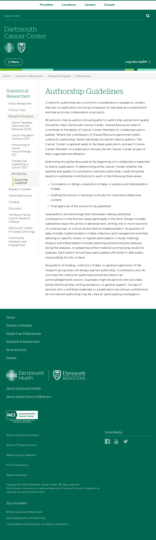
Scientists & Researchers (29, 76)
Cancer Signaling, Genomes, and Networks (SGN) (22, 126)
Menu (15, 62)
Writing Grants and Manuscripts (24, 512)
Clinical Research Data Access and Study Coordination (37, 524)
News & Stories (16, 349)
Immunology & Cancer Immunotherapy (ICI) (21, 150)
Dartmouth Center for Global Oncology (22, 230)
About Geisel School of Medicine (28, 396)
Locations (69, 4)
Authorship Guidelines (21, 181)
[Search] (148, 16)
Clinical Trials (17, 110)
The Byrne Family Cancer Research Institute (20, 218)
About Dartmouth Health (23, 388)
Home (6, 76)
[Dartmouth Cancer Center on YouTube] (117, 441)
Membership (83, 76)
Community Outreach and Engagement (17, 241)
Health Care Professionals (23, 333)
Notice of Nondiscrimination (22, 435)
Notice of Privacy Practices (21, 445)
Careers (90, 4)
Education (15, 208)
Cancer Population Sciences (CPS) (23, 137)
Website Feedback (16, 475)
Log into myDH (136, 61)
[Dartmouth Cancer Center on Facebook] (108, 441)
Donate (109, 4)
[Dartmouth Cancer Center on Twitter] (126, 441)
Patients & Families (19, 325)
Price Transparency (17, 465)
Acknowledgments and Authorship (26, 518)
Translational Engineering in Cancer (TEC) (20, 164)
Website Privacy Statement (21, 455)
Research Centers (20, 189)
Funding (14, 202)
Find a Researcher (20, 103)
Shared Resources (20, 195)
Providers (46, 4)
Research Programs (60, 76)
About (10, 317)
